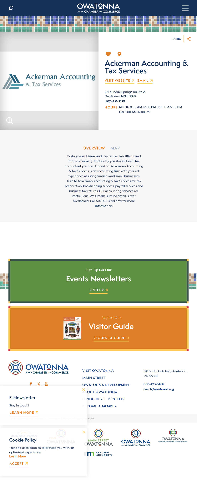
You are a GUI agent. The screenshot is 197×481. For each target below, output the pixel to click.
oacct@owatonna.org (159, 389)
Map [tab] (115, 148)
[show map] (119, 54)
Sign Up (96, 290)
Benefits (116, 399)
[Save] (108, 54)
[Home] (98, 8)
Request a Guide (109, 338)
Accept (17, 464)
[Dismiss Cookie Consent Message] (83, 432)
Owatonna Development (106, 385)
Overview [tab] (94, 148)
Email (143, 81)
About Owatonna (100, 392)
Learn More (22, 413)
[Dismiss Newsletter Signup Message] (83, 389)
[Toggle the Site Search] (10, 8)
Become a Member (99, 406)
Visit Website (117, 81)
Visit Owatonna (98, 371)
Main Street (93, 378)
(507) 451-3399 (115, 101)
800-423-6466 (154, 384)
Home (177, 38)
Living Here (93, 399)
